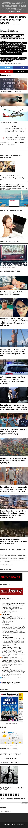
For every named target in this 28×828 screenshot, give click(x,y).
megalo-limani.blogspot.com (9, 657)
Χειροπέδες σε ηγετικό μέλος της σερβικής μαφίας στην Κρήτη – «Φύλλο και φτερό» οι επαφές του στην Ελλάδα (13, 407)
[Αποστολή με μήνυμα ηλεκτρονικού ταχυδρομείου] (9, 144)
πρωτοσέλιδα (9, 723)
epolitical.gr (5, 667)
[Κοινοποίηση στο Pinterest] (14, 144)
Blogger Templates (21, 824)
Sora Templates (11, 824)
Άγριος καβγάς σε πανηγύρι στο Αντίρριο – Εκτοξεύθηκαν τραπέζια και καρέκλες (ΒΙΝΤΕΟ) (13, 541)
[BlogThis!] (10, 144)
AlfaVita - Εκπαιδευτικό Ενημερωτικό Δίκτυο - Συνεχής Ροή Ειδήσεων (13, 604)
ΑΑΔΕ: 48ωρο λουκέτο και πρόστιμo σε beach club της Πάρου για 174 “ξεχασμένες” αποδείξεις (13, 432)
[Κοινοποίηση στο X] (11, 144)
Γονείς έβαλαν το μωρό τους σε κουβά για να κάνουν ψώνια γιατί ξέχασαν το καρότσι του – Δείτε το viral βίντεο (13, 489)
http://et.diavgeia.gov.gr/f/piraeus (9, 758)
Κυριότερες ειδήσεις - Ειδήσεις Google (11, 647)
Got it (18, 11)
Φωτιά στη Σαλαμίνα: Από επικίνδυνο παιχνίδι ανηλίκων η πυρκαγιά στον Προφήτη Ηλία (13, 461)
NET (3, 25)
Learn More (12, 11)
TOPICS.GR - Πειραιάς (7, 637)
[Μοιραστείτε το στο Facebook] (13, 144)
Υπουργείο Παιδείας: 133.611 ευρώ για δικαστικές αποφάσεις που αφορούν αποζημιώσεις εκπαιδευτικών (12, 607)
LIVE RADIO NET (6, 614)
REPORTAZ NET (5, 624)
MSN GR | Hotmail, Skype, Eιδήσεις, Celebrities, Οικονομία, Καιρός (11, 683)
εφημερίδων (15, 723)
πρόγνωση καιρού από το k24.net (11, 745)
